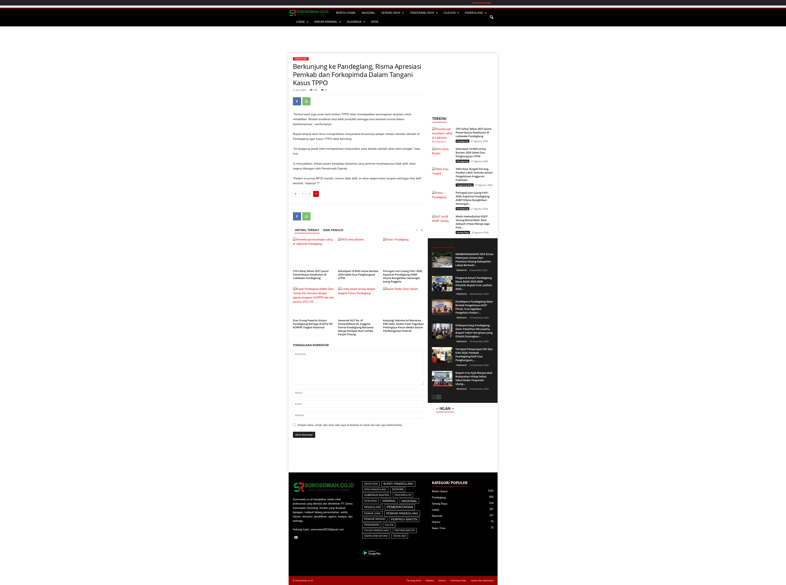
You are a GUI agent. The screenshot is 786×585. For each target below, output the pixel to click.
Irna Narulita (403, 495)
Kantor (442, 580)
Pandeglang (300, 59)
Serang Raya (463, 232)
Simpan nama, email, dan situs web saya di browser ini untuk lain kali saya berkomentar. (349, 425)
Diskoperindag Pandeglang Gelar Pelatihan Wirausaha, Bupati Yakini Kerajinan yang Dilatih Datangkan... (473, 330)
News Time (438, 528)
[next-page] (422, 230)
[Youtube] (296, 537)
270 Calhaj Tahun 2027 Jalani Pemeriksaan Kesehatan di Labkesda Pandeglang (311, 274)
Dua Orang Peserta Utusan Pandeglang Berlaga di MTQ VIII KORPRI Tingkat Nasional (313, 323)
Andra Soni (371, 483)
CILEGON (449, 12)
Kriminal (389, 501)
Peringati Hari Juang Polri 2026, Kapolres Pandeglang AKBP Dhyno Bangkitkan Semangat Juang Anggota (402, 276)
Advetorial (461, 270)
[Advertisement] (393, 39)
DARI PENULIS (333, 230)
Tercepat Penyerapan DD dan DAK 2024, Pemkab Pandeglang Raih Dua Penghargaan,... (474, 354)
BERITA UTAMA (346, 12)
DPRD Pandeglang (375, 489)
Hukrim (436, 522)
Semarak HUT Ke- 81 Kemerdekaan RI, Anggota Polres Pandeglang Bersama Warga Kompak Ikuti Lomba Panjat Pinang (356, 327)
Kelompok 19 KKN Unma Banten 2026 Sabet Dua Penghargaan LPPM (358, 274)
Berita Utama (439, 491)
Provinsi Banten (405, 530)
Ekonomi (397, 489)
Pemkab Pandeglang (402, 513)
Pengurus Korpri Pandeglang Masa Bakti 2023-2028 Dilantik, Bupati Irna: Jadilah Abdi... (473, 283)
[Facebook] (297, 101)
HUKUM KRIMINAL (325, 21)
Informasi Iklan (458, 580)
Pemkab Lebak (372, 513)
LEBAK (300, 21)
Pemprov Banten (404, 519)
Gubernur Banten (376, 495)
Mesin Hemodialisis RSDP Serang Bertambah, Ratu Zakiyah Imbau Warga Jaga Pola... (473, 222)
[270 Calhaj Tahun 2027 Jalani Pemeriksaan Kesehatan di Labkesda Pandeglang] (313, 252)
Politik (389, 525)
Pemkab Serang (374, 519)
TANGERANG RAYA (422, 12)
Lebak (435, 509)
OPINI (374, 21)
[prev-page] (417, 230)
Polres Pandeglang (376, 530)
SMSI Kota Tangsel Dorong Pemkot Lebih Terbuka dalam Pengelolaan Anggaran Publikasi (474, 174)
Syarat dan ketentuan (482, 580)
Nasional (409, 501)
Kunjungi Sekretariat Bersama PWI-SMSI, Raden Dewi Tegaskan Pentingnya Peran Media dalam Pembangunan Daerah (403, 325)
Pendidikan (371, 524)
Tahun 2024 (399, 536)
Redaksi (430, 580)
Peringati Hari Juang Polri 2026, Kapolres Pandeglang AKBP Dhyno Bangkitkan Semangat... (472, 198)
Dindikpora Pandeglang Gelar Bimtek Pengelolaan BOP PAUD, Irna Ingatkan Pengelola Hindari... (474, 307)
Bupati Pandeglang (398, 483)
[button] (491, 17)
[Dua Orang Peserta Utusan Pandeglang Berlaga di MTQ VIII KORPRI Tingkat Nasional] (313, 302)
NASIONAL (368, 12)
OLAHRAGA (354, 21)
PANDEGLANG (474, 12)
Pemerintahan (400, 507)
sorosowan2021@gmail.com (327, 529)
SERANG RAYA (390, 12)
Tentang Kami (414, 580)
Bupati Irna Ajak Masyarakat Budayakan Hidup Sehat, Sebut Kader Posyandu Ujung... (473, 378)
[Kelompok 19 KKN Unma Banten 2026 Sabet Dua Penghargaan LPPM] (358, 252)
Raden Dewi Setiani (375, 536)
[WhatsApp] (306, 101)
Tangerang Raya (465, 184)
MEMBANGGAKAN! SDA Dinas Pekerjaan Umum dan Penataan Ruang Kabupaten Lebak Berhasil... (474, 259)
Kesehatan (370, 501)
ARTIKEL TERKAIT (307, 230)
